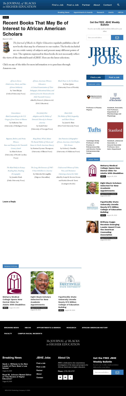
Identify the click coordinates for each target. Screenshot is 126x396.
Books (5, 17)
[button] (118, 5)
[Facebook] (70, 377)
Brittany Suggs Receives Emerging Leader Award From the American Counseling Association (110, 228)
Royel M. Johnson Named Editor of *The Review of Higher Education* (16, 376)
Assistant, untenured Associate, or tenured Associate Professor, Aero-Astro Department (115, 145)
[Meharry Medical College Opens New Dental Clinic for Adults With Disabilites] (14, 282)
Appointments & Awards (39, 308)
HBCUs (5, 308)
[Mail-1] (65, 377)
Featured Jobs (94, 84)
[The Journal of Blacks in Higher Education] (19, 5)
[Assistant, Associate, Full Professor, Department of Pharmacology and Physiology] (115, 97)
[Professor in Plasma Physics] (94, 97)
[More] (66, 192)
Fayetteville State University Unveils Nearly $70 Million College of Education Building (68, 302)
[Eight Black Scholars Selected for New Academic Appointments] (42, 282)
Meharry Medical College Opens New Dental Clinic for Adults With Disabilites (14, 301)
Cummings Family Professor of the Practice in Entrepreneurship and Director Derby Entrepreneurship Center (93, 147)
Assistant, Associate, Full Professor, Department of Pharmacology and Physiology (115, 112)
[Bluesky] (60, 377)
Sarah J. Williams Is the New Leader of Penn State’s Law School (15, 366)
